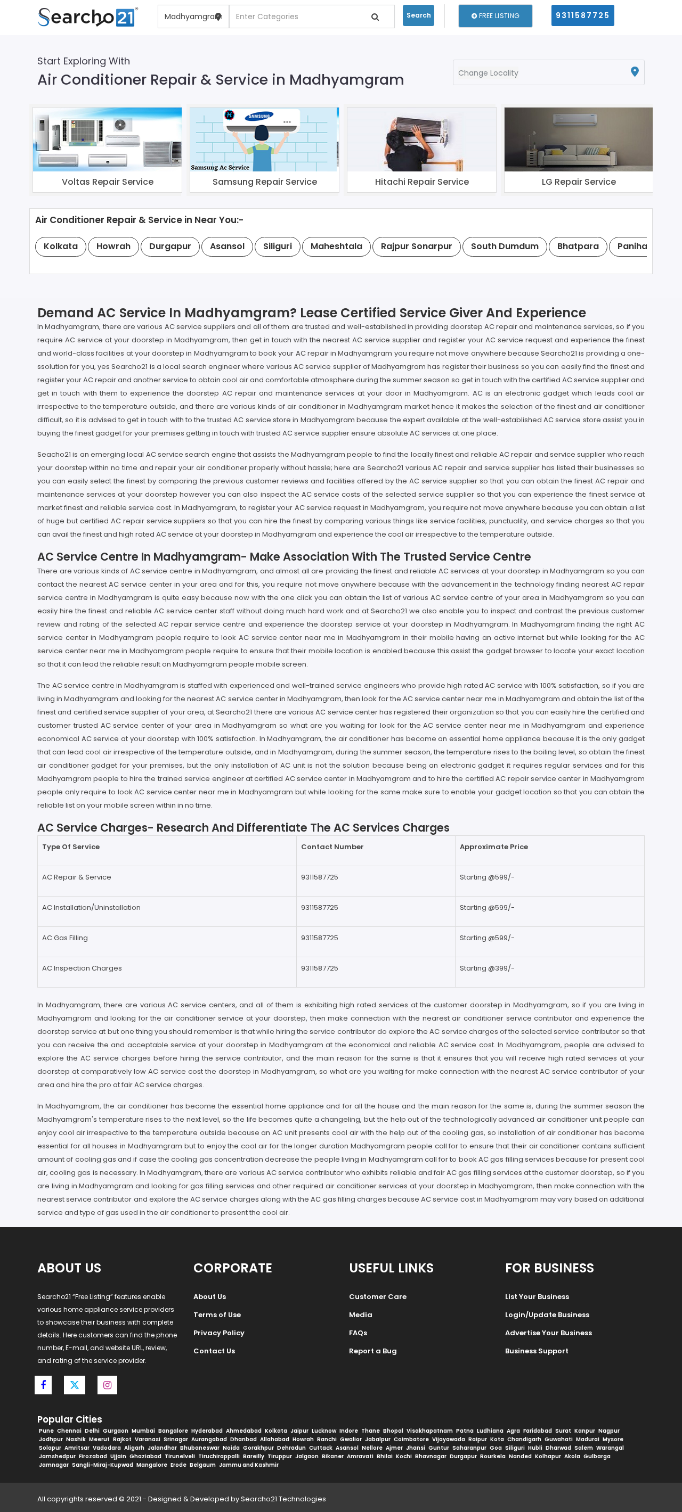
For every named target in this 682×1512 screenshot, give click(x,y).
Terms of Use (217, 1315)
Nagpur (609, 1431)
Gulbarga (597, 1456)
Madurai (587, 1439)
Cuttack (320, 1448)
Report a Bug (373, 1351)
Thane (370, 1431)
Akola (572, 1456)
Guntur (438, 1448)
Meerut (99, 1439)
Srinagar (176, 1439)
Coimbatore (411, 1439)
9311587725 (583, 15)
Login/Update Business (547, 1315)
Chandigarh (524, 1439)
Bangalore (173, 1431)
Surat (563, 1431)
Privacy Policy (219, 1333)
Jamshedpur (57, 1456)
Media (360, 1315)
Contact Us (214, 1351)
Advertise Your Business (548, 1333)
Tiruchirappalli (219, 1456)
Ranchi (327, 1439)
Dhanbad (243, 1439)
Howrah (303, 1439)
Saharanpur (469, 1448)
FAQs (358, 1333)
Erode (178, 1465)
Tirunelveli (180, 1456)
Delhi (92, 1431)
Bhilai (385, 1456)
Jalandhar (162, 1448)
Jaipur (299, 1431)
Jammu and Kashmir (249, 1465)
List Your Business (537, 1297)
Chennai (69, 1431)
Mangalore (151, 1465)
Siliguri (515, 1448)
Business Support (537, 1351)
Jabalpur (378, 1439)
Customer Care (378, 1297)
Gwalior (351, 1439)
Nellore (372, 1448)
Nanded (520, 1456)
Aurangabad (209, 1439)
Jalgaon (307, 1456)
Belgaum (203, 1465)
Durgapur (463, 1456)
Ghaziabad (145, 1456)
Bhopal (393, 1431)
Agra (513, 1431)
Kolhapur (548, 1456)
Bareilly (253, 1456)
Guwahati (559, 1439)
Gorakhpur (258, 1448)
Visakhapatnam (430, 1431)
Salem (583, 1448)
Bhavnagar (430, 1456)
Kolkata (276, 1431)
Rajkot (122, 1439)
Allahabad (274, 1439)
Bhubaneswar (200, 1448)
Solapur (50, 1448)
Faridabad (537, 1431)
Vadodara (107, 1448)
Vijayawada (448, 1439)
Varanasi (147, 1439)
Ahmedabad (244, 1431)
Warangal (610, 1448)
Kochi (404, 1456)
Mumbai (143, 1431)
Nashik (76, 1439)
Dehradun (291, 1448)
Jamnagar (54, 1465)
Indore (348, 1431)
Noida (231, 1448)
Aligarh (134, 1448)
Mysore (613, 1439)
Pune (46, 1431)
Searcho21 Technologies (283, 1499)
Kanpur (584, 1431)
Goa (496, 1448)
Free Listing (498, 15)
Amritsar (77, 1448)
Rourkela (493, 1456)
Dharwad (558, 1448)
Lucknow (324, 1431)
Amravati (360, 1456)
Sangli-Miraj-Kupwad (102, 1465)
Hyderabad (207, 1431)
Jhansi (415, 1448)
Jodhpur (51, 1439)
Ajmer (394, 1448)
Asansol (347, 1448)
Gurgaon (115, 1431)
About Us (209, 1297)
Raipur (477, 1439)
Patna (465, 1431)
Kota (497, 1439)
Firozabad (93, 1456)
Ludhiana (490, 1431)
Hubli (535, 1448)
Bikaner (333, 1456)
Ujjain (118, 1456)
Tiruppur (279, 1456)
